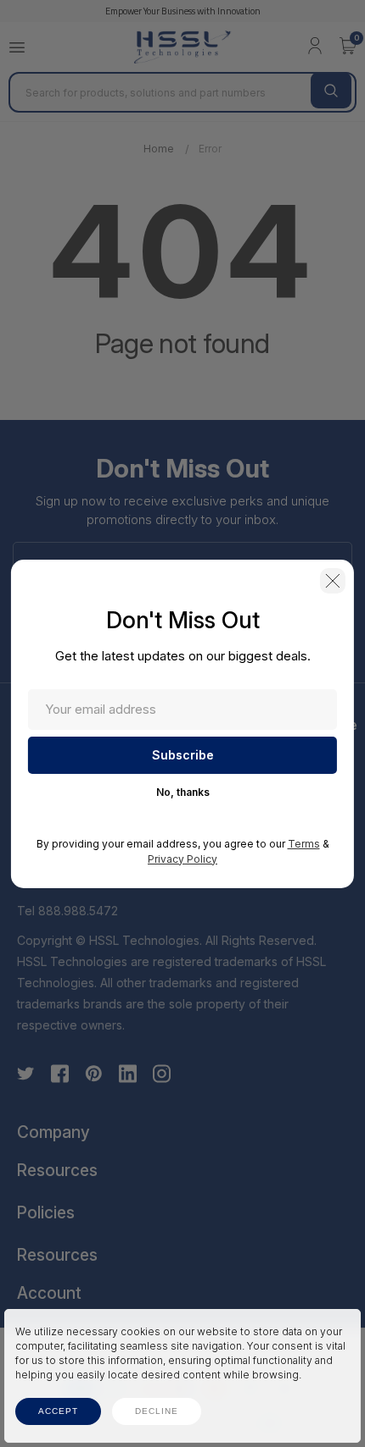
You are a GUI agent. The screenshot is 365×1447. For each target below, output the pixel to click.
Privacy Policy (182, 859)
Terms (304, 843)
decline (156, 1411)
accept (58, 1411)
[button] (332, 581)
